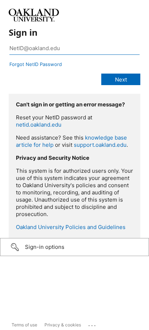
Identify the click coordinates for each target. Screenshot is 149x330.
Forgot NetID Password (35, 64)
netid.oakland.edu (38, 124)
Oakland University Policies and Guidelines (70, 227)
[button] (74, 247)
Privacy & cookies (62, 324)
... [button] (92, 323)
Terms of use (24, 324)
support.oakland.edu (100, 144)
